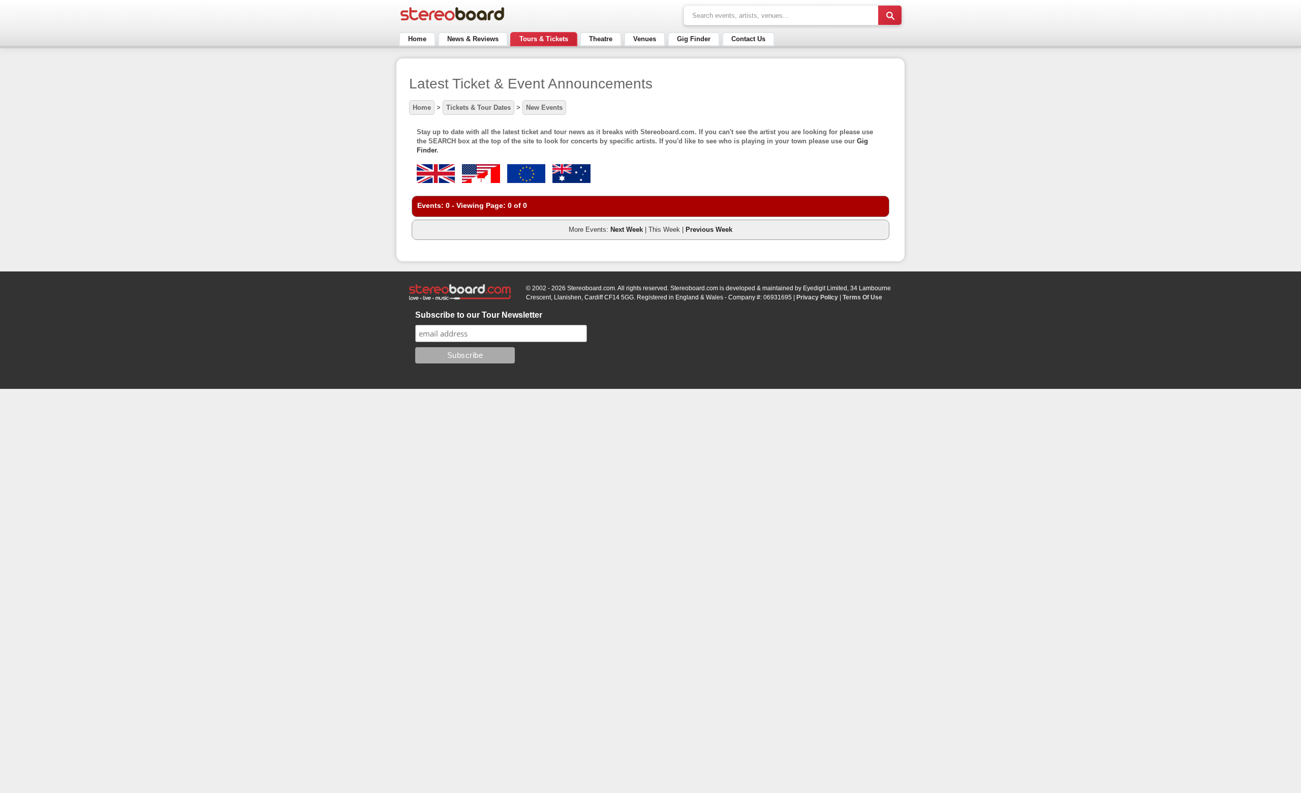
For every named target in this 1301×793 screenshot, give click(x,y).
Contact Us (748, 39)
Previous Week (709, 229)
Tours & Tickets (543, 39)
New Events (544, 107)
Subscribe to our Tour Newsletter (478, 315)
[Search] (890, 15)
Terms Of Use (862, 297)
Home (417, 39)
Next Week (626, 229)
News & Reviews (473, 39)
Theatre (600, 39)
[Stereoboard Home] (452, 20)
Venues (644, 39)
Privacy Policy (817, 297)
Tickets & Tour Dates (478, 107)
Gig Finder (693, 39)
